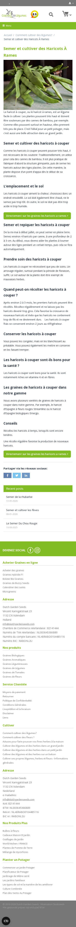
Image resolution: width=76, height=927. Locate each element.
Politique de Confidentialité (17, 700)
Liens (5, 717)
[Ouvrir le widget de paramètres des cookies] (6, 921)
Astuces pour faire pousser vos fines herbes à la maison (33, 741)
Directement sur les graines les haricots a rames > (37, 215)
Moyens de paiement (14, 692)
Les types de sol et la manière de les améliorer (28, 884)
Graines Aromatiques (14, 659)
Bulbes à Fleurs (11, 830)
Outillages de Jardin (13, 839)
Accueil (8, 35)
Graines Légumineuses (15, 663)
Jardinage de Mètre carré (16, 876)
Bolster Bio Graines (13, 578)
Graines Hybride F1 (13, 574)
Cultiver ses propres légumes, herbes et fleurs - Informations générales (35, 760)
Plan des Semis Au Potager (17, 893)
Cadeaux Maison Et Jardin (16, 835)
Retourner (8, 696)
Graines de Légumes (14, 668)
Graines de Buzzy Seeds (16, 583)
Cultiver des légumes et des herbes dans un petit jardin (32, 750)
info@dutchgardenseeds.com (18, 624)
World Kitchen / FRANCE (15, 843)
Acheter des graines (13, 570)
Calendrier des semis (14, 587)
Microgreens (9, 591)
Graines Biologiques (13, 655)
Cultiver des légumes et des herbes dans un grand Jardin (33, 745)
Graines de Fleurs (12, 676)
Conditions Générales (14, 704)
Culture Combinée (12, 888)
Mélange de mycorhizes (15, 852)
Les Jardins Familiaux (14, 880)
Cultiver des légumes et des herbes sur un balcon (29, 754)
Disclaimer (8, 713)
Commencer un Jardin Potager (19, 867)
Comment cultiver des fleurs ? (18, 737)
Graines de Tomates (14, 672)
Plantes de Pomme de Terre (18, 847)
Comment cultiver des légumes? (34, 35)
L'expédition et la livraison (17, 709)
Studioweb (59, 904)
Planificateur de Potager (16, 871)
